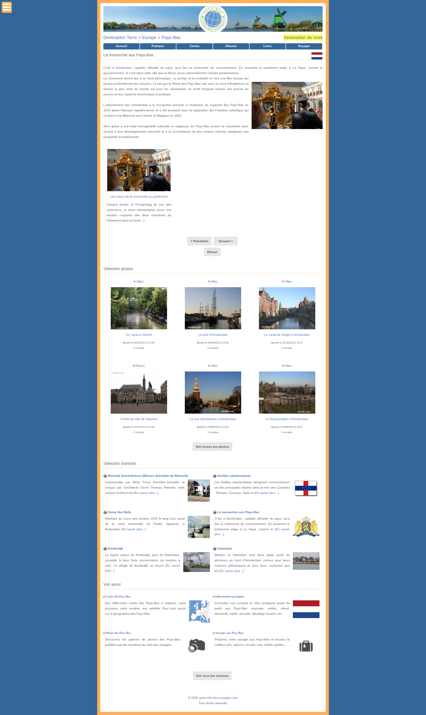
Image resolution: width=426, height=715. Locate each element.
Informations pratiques (229, 596)
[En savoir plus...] (146, 493)
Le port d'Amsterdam (213, 334)
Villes (140, 281)
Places (140, 365)
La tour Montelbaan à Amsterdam (213, 419)
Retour (212, 252)
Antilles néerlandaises (234, 475)
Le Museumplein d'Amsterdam (287, 419)
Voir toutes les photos (212, 446)
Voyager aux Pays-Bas (229, 632)
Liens (267, 46)
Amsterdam (124, 67)
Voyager (304, 46)
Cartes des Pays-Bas (118, 596)
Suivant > (226, 241)
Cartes (194, 46)
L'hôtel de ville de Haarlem (139, 419)
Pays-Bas (171, 37)
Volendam (224, 548)
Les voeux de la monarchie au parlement (139, 196)
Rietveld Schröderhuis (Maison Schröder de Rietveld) (148, 475)
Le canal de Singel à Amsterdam (287, 334)
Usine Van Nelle (119, 512)
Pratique (158, 46)
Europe (149, 37)
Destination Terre (120, 37)
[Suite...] (138, 220)
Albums (231, 46)
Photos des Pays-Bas (118, 632)
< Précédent (199, 241)
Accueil (121, 46)
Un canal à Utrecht (139, 334)
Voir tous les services (212, 676)
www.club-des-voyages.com (218, 697)
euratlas (140, 348)
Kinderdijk (115, 548)
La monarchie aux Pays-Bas (238, 512)
